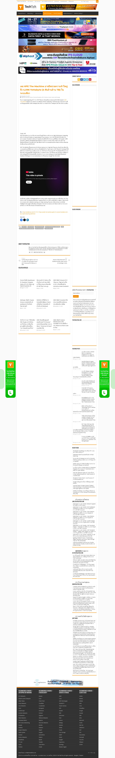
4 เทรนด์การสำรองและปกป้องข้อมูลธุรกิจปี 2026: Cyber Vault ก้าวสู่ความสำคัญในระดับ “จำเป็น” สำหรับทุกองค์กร (84, 390)
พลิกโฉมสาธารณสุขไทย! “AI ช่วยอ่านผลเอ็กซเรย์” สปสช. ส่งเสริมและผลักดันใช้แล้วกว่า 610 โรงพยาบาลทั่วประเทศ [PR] (84, 672)
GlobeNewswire (63, 1)
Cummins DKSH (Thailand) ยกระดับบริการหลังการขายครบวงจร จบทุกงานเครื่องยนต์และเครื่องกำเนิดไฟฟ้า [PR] (84, 588)
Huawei (20, 725)
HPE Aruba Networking (24, 722)
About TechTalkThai (21, 1)
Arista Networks (22, 703)
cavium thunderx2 (40, 226)
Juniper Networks (23, 730)
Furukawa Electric (23, 720)
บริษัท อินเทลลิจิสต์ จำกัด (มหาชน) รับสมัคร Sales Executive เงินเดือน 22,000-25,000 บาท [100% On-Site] (84, 544)
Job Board (57, 1)
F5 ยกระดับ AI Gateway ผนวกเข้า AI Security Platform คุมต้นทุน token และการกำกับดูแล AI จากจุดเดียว (84, 460)
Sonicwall (81, 737)
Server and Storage (56, 97)
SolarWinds (21, 739)
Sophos (40, 737)
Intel (60, 718)
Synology (61, 744)
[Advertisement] (85, 275)
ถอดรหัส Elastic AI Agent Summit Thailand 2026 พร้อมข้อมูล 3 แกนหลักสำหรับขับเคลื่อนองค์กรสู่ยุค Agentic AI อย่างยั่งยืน (84, 364)
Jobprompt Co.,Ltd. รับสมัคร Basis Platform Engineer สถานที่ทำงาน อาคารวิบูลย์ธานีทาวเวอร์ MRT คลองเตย (83, 513)
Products (46, 97)
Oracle (60, 730)
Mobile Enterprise (68, 13)
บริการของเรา (30, 1)
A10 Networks (22, 696)
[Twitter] (84, 1)
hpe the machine (39, 228)
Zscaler (40, 747)
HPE (43, 97)
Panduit (20, 734)
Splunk (40, 739)
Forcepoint (41, 708)
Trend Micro (42, 744)
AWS (80, 703)
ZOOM (80, 744)
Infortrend (61, 715)
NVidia (60, 727)
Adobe (80, 696)
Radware (41, 727)
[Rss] (81, 1)
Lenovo (61, 720)
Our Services (37, 1)
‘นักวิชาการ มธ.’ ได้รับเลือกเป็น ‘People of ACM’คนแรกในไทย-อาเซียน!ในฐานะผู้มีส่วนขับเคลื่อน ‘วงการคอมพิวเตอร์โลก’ (27, 324)
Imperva (41, 720)
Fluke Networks (22, 718)
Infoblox (21, 727)
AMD (60, 696)
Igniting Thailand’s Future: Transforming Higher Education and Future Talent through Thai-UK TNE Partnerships (83, 539)
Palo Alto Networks (43, 722)
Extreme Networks (23, 713)
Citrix (80, 705)
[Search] (97, 1)
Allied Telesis (22, 701)
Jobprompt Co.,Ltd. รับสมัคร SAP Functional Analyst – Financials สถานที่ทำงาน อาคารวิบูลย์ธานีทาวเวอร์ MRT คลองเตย (84, 527)
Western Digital (62, 747)
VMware (81, 742)
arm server (30, 226)
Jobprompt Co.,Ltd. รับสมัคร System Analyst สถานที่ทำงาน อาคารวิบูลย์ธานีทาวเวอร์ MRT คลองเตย (84, 522)
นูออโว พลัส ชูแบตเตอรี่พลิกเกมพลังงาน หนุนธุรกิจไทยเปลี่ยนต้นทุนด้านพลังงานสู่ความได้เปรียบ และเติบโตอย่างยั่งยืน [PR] (84, 603)
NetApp (61, 722)
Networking (30, 13)
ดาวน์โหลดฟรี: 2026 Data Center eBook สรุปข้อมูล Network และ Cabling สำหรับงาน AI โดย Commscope (84, 557)
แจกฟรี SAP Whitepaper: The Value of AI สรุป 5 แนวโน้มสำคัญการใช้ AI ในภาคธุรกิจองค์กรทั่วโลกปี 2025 (84, 575)
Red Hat (81, 725)
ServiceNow (82, 734)
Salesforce (81, 727)
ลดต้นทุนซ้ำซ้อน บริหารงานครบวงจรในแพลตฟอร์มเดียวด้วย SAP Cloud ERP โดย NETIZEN (83, 570)
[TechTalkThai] (29, 6)
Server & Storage (47, 13)
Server (49, 97)
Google (81, 710)
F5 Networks (22, 715)
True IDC (81, 739)
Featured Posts (21, 13)
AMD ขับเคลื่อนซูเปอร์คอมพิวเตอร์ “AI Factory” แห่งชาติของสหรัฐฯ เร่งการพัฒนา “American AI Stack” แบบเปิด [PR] (44, 324)
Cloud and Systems (37, 97)
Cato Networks (22, 705)
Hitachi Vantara (62, 705)
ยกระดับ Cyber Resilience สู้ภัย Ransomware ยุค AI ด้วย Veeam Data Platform (88, 382)
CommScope (21, 710)
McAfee (40, 725)
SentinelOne (42, 734)
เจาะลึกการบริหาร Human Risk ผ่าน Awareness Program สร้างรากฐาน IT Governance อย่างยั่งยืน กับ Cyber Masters (83, 354)
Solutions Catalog (78, 13)
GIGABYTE (61, 703)
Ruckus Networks (23, 737)
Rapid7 (40, 730)
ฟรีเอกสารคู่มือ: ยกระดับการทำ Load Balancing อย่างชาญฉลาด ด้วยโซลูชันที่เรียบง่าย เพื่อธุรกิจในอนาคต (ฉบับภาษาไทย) (84, 561)
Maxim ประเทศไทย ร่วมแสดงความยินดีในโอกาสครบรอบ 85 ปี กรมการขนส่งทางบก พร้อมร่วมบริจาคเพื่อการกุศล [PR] (83, 658)
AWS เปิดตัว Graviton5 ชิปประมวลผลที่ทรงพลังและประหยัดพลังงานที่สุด (60, 302)
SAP (80, 730)
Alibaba (81, 701)
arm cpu (24, 226)
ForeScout (41, 710)
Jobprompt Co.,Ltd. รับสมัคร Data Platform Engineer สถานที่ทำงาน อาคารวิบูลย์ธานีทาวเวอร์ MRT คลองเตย (83, 518)
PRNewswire (71, 1)
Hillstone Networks (43, 718)
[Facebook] (83, 1)
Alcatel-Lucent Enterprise (24, 698)
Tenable (41, 742)
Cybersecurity (38, 13)
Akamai (40, 696)
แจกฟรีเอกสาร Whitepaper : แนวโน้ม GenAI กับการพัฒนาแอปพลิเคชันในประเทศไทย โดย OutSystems (84, 566)
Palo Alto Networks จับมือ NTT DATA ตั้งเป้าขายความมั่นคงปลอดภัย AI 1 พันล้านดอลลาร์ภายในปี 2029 (84, 474)
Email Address (76, 293)
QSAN (60, 737)
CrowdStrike (42, 705)
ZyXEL (20, 744)
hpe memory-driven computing (27, 228)
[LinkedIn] (86, 1)
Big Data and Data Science (27, 97)
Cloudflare (41, 703)
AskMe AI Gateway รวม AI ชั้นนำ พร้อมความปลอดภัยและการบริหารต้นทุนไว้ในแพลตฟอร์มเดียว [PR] (84, 492)
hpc (62, 226)
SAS (80, 732)
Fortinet (20, 747)
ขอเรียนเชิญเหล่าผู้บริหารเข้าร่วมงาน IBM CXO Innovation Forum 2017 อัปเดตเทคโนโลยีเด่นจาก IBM (30, 261)
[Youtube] (87, 1)
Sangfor (41, 732)
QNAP (60, 734)
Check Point (42, 701)
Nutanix (61, 725)
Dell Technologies (63, 701)
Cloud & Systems (57, 13)
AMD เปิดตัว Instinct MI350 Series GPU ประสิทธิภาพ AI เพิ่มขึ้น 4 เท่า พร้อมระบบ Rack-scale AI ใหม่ (60, 323)
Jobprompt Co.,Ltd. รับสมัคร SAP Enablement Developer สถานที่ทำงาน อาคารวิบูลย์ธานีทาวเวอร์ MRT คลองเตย (84, 508)
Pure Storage (62, 732)
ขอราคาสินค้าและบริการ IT (47, 1)
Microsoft (81, 720)
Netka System (22, 732)
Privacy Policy (90, 313)
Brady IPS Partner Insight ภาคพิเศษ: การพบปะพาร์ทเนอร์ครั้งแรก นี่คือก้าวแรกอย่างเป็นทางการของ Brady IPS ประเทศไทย (84, 599)
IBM (60, 713)
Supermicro (61, 742)
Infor (80, 718)
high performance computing (52, 226)
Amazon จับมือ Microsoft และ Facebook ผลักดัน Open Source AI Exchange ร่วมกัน (59, 261)
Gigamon (41, 715)
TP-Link (20, 742)
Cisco (20, 708)
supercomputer (48, 228)
